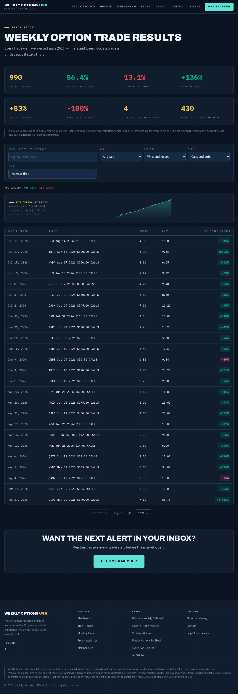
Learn (146, 6)
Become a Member (119, 561)
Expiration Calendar (143, 648)
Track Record (83, 6)
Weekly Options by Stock (146, 641)
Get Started (219, 6)
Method (106, 6)
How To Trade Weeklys (145, 626)
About (160, 6)
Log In (195, 6)
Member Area (85, 648)
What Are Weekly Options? (147, 618)
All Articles (138, 655)
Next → (143, 513)
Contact (178, 6)
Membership (126, 6)
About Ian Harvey (196, 618)
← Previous (98, 513)
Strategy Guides (141, 633)
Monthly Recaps (87, 633)
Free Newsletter (87, 641)
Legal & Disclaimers (197, 633)
